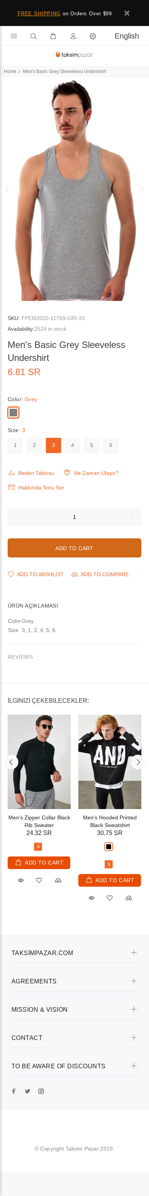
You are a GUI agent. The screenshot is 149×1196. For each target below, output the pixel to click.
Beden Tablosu (36, 473)
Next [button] (141, 189)
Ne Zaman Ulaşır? (96, 473)
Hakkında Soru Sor (41, 487)
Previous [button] (7, 189)
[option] (74, 189)
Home (10, 71)
